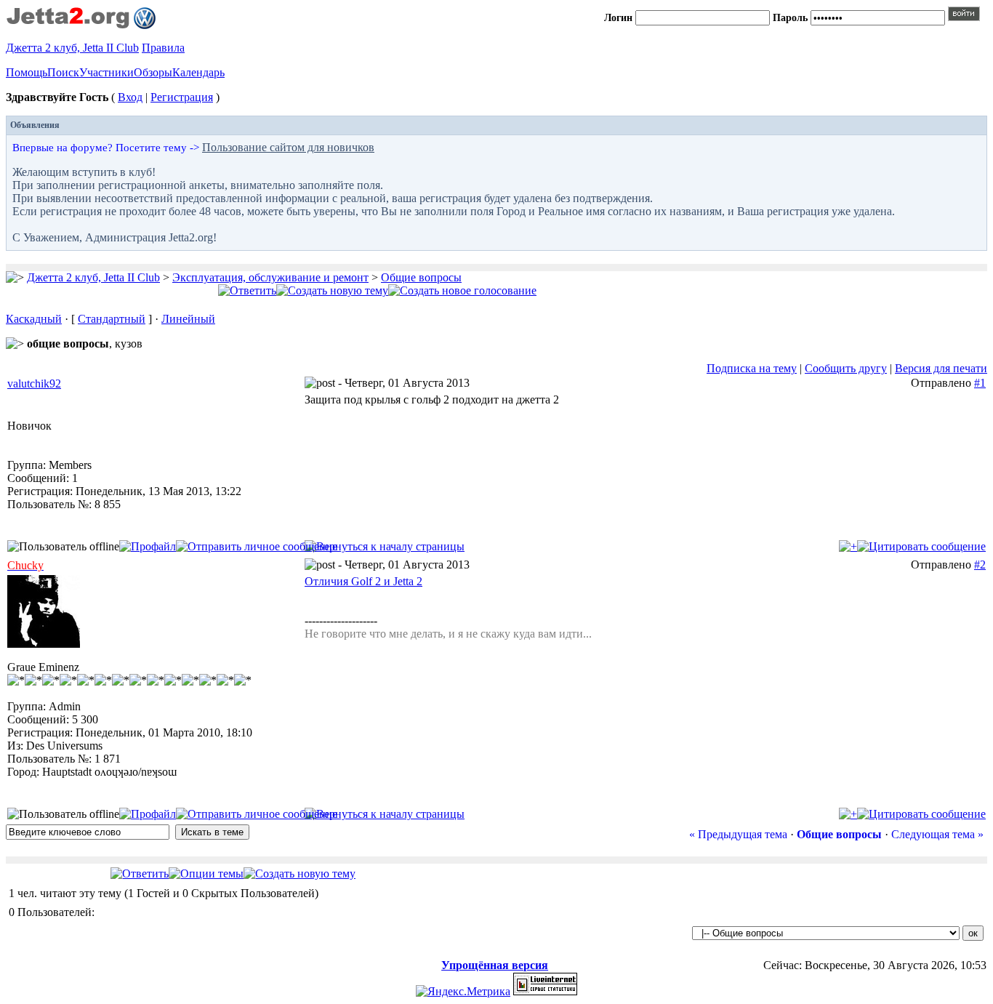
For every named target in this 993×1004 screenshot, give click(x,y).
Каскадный (34, 319)
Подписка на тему (752, 368)
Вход (130, 97)
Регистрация (181, 97)
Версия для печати (941, 368)
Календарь (198, 72)
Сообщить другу (846, 368)
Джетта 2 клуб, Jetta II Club (72, 47)
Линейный (188, 319)
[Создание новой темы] (332, 290)
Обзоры (153, 72)
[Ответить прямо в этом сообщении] (921, 546)
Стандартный (111, 319)
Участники (106, 72)
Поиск (63, 72)
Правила (163, 47)
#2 (980, 564)
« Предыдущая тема (738, 834)
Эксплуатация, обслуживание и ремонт (270, 277)
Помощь (26, 72)
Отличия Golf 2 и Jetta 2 (363, 581)
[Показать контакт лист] (147, 546)
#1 (980, 383)
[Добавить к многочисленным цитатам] (848, 546)
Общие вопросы (421, 277)
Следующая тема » (937, 834)
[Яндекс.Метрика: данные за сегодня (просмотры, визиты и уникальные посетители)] (463, 991)
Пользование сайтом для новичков (288, 147)
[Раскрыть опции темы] (206, 873)
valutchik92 (34, 383)
